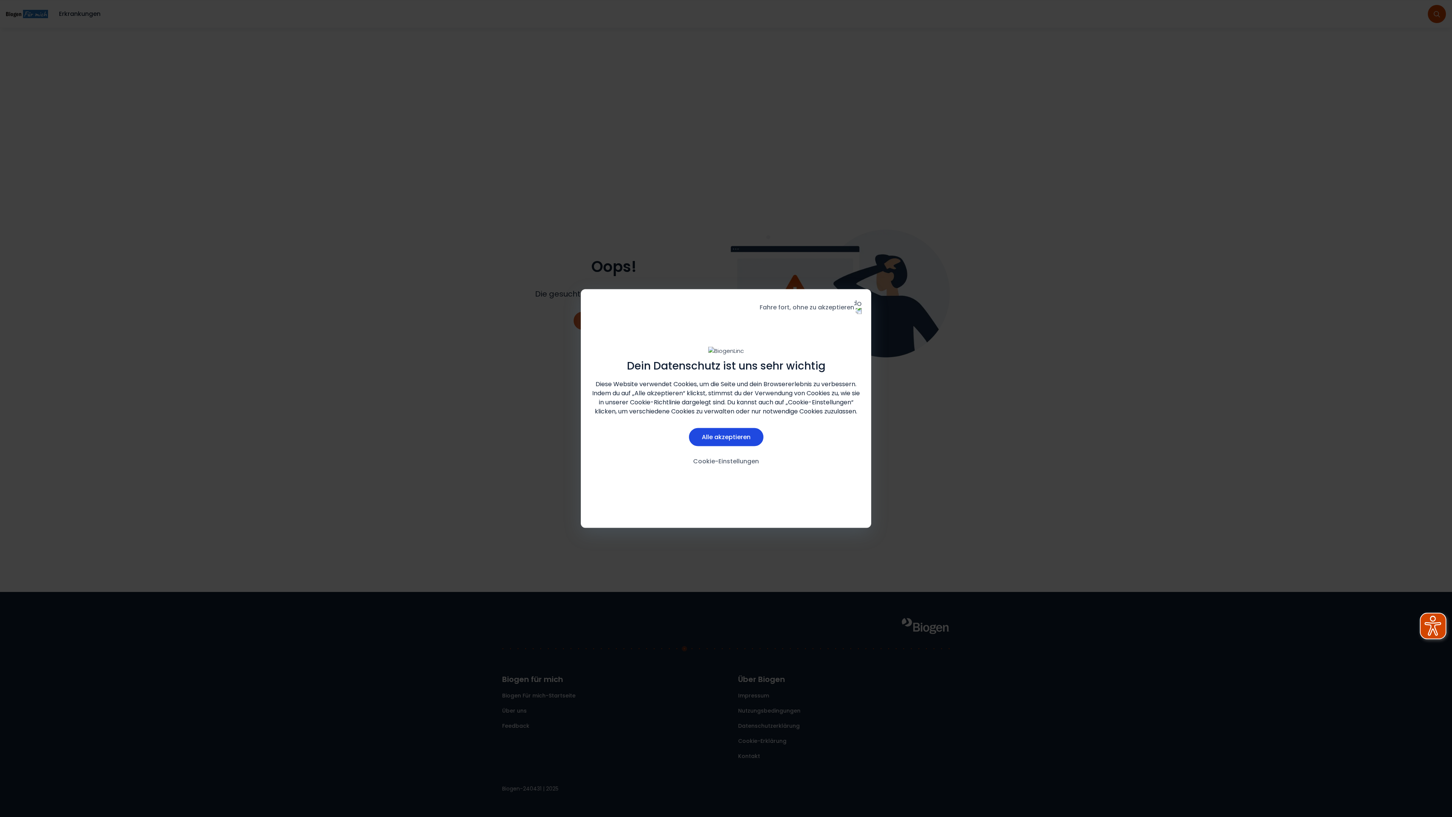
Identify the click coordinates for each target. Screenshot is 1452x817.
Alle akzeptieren (726, 436)
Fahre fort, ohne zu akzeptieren (807, 307)
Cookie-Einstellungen (726, 461)
